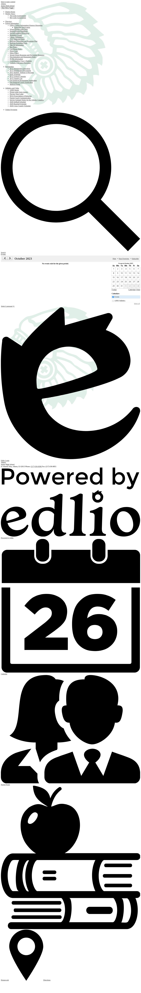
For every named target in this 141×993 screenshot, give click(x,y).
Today (114, 289)
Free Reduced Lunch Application (21, 82)
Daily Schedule (15, 74)
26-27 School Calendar (18, 76)
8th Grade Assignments (18, 18)
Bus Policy (13, 47)
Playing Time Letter (16, 94)
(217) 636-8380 (36, 466)
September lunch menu (22, 27)
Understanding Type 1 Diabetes (21, 61)
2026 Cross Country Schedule (20, 106)
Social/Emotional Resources (19, 33)
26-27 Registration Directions (20, 69)
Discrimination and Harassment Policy (23, 57)
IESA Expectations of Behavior (21, 96)
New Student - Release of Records (22, 73)
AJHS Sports (14, 90)
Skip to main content (8, 2)
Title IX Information (17, 45)
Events (116, 297)
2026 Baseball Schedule (18, 104)
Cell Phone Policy (16, 49)
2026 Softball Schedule (18, 102)
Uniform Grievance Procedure (20, 63)
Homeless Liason (16, 35)
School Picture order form (19, 29)
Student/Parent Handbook (19, 31)
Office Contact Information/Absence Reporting (26, 25)
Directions (46, 980)
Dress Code (14, 51)
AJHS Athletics (119, 301)
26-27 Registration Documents (20, 71)
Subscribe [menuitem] (135, 259)
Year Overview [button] (124, 259)
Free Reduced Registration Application (23, 80)
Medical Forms (15, 84)
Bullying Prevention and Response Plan (23, 41)
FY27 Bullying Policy (17, 39)
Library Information (16, 37)
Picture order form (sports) (19, 92)
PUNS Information (16, 59)
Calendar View (134, 289)
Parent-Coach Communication (20, 98)
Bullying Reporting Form (18, 43)
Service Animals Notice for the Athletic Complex (27, 100)
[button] (10, 14)
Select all (137, 303)
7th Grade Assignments (18, 16)
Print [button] (114, 259)
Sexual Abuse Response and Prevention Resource (27, 55)
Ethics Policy (14, 53)
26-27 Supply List (16, 78)
